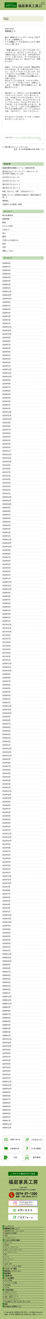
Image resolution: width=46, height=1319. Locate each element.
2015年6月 (6, 727)
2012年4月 (6, 862)
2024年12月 (7, 327)
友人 (4, 233)
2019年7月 (6, 557)
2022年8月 (6, 426)
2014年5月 (6, 773)
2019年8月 (6, 554)
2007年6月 (6, 1060)
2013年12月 (7, 791)
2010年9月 (6, 926)
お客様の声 (8, 1276)
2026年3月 (6, 281)
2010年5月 (6, 936)
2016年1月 (6, 702)
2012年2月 (6, 869)
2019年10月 (7, 547)
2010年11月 (6, 919)
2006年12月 (7, 1082)
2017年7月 (6, 639)
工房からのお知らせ (10, 240)
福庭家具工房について (12, 1228)
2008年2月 (6, 1032)
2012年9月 (6, 844)
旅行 (4, 244)
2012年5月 (6, 858)
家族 (4, 222)
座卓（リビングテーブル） (13, 1250)
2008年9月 (6, 1007)
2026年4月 (6, 277)
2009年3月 (6, 986)
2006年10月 (7, 1089)
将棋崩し (5, 201)
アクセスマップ (9, 1238)
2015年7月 (6, 724)
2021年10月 (7, 462)
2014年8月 (6, 763)
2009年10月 (7, 961)
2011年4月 (6, 904)
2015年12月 (7, 706)
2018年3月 (6, 614)
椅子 (6, 1254)
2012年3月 (6, 865)
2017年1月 (6, 660)
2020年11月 (6, 501)
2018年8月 (6, 596)
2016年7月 (6, 681)
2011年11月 (6, 880)
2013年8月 (6, 805)
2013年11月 (6, 795)
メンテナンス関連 (10, 1283)
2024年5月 (6, 352)
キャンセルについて (11, 1294)
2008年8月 (6, 1011)
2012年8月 (6, 848)
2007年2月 (6, 1074)
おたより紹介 (21, 138)
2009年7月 (6, 972)
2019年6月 (6, 561)
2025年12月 (7, 292)
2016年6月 (6, 685)
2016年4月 (6, 692)
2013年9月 (6, 802)
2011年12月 (6, 876)
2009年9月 (6, 965)
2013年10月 (7, 798)
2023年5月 (6, 394)
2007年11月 (6, 1043)
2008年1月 (6, 1036)
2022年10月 (7, 419)
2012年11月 (6, 837)
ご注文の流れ (9, 1290)
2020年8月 (6, 511)
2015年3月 (6, 738)
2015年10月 (7, 713)
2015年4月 (6, 734)
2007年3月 (6, 1071)
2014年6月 (6, 770)
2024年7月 (6, 345)
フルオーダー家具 (10, 1269)
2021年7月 (6, 472)
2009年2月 (6, 989)
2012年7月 (6, 851)
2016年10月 (7, 671)
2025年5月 (6, 309)
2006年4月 (6, 1110)
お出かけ (5, 230)
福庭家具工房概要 (10, 1233)
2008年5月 (6, 1021)
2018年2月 (6, 617)
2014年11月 (6, 752)
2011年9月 (6, 887)
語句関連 (7, 1285)
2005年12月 (7, 1124)
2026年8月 (6, 263)
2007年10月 (7, 1046)
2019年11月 (6, 543)
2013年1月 (6, 830)
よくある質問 (9, 1278)
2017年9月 (6, 635)
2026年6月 (6, 270)
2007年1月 (6, 1078)
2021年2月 (6, 490)
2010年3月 (6, 943)
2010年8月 (6, 929)
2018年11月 (6, 586)
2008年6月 (6, 1018)
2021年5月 (6, 479)
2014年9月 (6, 759)
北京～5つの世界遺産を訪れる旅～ (27, 149)
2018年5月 (6, 607)
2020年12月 (7, 497)
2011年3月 (6, 908)
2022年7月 (6, 430)
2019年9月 (6, 550)
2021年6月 (6, 476)
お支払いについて (10, 1292)
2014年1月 (6, 788)
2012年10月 (7, 841)
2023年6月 (6, 391)
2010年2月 (6, 947)
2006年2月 (6, 1117)
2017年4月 (6, 649)
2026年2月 (6, 284)
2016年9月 (6, 674)
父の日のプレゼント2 (10, 177)
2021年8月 (6, 469)
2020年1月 (6, 536)
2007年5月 (6, 1064)
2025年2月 (6, 320)
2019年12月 (7, 540)
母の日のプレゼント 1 (11, 188)
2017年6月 (6, 642)
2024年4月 (6, 355)
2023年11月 (6, 373)
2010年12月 (7, 915)
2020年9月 (6, 508)
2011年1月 (6, 912)
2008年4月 (6, 1025)
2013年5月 (6, 816)
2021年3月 (6, 486)
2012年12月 (7, 834)
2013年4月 (6, 819)
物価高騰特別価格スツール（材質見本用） (19, 168)
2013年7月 (6, 809)
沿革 (6, 1235)
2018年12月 (7, 582)
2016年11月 (6, 667)
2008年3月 (6, 1028)
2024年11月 (6, 330)
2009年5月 (6, 979)
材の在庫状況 (7, 215)
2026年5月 (6, 274)
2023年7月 (6, 387)
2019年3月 (6, 571)
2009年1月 (6, 993)
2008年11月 (6, 1000)
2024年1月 (6, 366)
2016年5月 (6, 688)
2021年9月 (6, 465)
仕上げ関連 (8, 1280)
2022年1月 (6, 451)
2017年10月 (7, 632)
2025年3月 (6, 316)
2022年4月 (6, 440)
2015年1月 (6, 745)
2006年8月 (6, 1096)
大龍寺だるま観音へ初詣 (12, 204)
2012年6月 (6, 855)
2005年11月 (6, 1128)
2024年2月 (6, 362)
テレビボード (9, 1259)
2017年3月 (6, 653)
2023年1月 (6, 408)
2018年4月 (6, 610)
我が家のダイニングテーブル (16, 147)
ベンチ (6, 1257)
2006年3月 (6, 1113)
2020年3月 (6, 529)
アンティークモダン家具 (12, 1266)
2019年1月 (6, 578)
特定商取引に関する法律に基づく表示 (17, 1302)
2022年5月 (6, 437)
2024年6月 (6, 348)
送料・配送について (11, 1297)
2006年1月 (6, 1121)
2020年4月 (6, 525)
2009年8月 (6, 968)
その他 (6, 1287)
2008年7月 (6, 1014)
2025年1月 (6, 323)
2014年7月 (6, 766)
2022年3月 (6, 444)
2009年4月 (6, 982)
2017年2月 (6, 656)
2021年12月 (7, 454)
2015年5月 (6, 731)
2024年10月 (7, 334)
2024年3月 (6, 359)
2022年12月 (7, 412)
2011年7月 (6, 894)
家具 (4, 237)
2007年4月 (6, 1067)
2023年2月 (6, 405)
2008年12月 (7, 997)
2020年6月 (6, 518)
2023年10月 (7, 377)
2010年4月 (6, 940)
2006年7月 (6, 1099)
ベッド (6, 1261)
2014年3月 (6, 780)
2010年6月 (6, 933)
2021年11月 (6, 458)
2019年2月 (6, 575)
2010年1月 (6, 950)
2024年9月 (6, 338)
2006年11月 (6, 1085)
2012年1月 (6, 873)
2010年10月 (7, 922)
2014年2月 (6, 784)
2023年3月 (6, 401)
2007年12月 (7, 1039)
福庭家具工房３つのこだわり (14, 1231)
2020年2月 (6, 532)
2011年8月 (6, 890)
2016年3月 (6, 695)
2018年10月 (7, 589)
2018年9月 (6, 593)
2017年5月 (6, 646)
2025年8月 (6, 302)
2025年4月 (6, 313)
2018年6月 (6, 603)
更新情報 (5, 219)
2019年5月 (6, 564)
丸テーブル (8, 1243)
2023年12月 (7, 369)
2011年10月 (6, 883)
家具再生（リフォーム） (12, 1271)
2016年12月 (7, 664)
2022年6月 (6, 433)
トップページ (9, 1226)
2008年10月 (7, 1004)
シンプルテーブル (10, 1252)
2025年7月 (6, 306)
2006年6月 (6, 1103)
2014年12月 (7, 749)
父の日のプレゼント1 (10, 181)
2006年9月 (6, 1092)
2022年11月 (6, 416)
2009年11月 (6, 958)
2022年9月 (6, 423)
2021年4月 (6, 483)
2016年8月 (6, 678)
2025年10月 (7, 299)
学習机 (6, 1245)
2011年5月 (6, 901)
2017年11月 (6, 628)
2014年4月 (6, 777)
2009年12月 (7, 954)
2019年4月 (6, 568)
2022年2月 (6, 447)
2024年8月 (6, 341)
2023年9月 (6, 380)
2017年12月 (7, 625)
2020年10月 (7, 504)
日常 (4, 247)
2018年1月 (6, 621)
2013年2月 (6, 826)
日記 (6, 1304)
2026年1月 (6, 288)
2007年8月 (6, 1053)
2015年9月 (6, 717)
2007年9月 (6, 1050)
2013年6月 (6, 812)
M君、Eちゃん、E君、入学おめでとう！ (18, 191)
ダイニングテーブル (11, 1247)
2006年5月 (6, 1106)
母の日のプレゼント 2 (11, 184)
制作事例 (7, 1273)
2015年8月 (6, 720)
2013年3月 (6, 823)
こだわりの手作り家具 (12, 1240)
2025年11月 (6, 295)
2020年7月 (6, 515)
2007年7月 (6, 1057)
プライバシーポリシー (12, 1299)
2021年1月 (6, 493)
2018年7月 (6, 600)
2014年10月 (7, 756)
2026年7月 (6, 267)
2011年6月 (6, 897)
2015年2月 (6, 741)
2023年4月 (6, 398)
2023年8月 (6, 384)
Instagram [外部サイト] (12, 1306)
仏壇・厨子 (8, 1264)
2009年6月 (6, 975)
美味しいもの (7, 251)
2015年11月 (6, 710)
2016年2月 (6, 699)
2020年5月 (6, 522)
